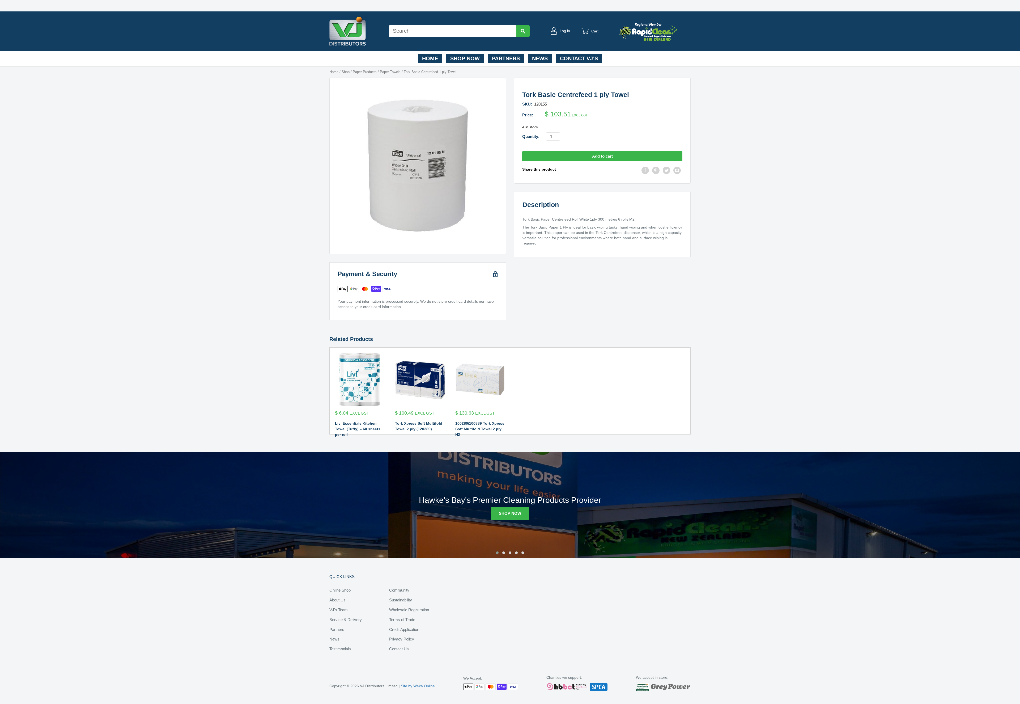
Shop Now (465, 58)
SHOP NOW (510, 513)
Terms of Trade (402, 619)
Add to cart (602, 156)
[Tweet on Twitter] (666, 171)
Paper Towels (390, 72)
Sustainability (400, 600)
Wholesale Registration (409, 610)
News (540, 58)
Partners (506, 58)
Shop (346, 72)
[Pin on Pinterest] (656, 171)
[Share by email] (677, 171)
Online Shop (340, 590)
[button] (497, 552)
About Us (337, 600)
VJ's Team (338, 610)
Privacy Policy (401, 639)
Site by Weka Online (418, 686)
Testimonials (340, 649)
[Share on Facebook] (645, 171)
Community (399, 590)
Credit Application (404, 629)
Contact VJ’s (579, 58)
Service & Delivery (345, 619)
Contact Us (399, 649)
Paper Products (365, 72)
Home (430, 58)
